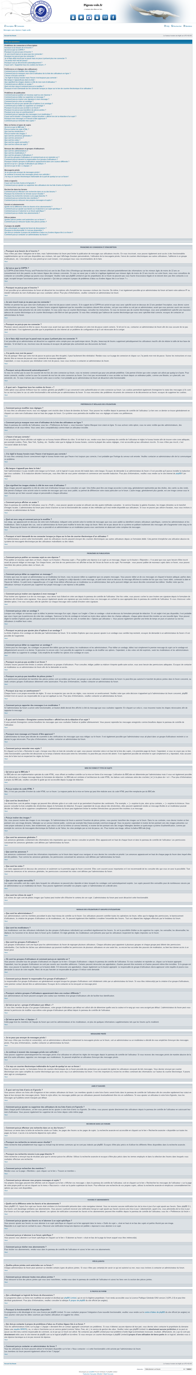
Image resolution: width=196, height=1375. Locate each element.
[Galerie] (89, 17)
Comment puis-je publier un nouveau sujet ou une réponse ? (28, 95)
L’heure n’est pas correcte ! (14, 76)
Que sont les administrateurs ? (16, 151)
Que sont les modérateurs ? (15, 153)
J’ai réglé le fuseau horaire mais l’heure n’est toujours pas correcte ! (30, 78)
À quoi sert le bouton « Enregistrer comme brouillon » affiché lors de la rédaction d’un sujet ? (40, 116)
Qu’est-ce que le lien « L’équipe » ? (18, 166)
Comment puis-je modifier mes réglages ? (20, 71)
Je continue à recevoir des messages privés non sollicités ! (27, 174)
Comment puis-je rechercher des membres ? (21, 198)
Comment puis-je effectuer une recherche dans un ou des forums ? (30, 192)
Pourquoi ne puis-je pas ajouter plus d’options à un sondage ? (28, 104)
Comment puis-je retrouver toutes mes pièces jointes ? (25, 222)
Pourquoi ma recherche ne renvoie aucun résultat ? (24, 194)
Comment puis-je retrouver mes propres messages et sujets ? (28, 200)
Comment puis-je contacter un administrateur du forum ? (26, 235)
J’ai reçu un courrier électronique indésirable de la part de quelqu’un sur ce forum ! (36, 177)
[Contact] (105, 17)
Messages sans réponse (12, 30)
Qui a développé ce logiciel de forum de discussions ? (25, 228)
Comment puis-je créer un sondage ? (18, 101)
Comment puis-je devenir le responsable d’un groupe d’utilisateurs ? (31, 159)
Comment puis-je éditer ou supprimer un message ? (24, 97)
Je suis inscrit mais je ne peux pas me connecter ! (23, 54)
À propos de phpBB (77, 1300)
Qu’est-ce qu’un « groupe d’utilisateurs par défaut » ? (25, 164)
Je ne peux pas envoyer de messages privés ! (22, 172)
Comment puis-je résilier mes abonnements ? (22, 213)
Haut (6, 261)
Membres (188, 26)
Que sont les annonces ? (14, 138)
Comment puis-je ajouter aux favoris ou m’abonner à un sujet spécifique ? (33, 209)
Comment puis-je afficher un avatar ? (18, 84)
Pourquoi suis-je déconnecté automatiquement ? (23, 63)
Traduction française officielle (92, 1374)
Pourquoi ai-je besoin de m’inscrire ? (18, 48)
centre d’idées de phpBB (154, 1312)
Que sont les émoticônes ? (14, 131)
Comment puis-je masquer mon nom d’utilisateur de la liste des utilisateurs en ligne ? (37, 73)
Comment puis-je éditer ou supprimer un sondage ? (24, 106)
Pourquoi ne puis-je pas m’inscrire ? (18, 52)
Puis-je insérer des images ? (15, 134)
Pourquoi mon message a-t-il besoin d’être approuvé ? (25, 119)
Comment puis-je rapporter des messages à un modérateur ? (28, 114)
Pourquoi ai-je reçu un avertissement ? (19, 112)
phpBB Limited (70, 1298)
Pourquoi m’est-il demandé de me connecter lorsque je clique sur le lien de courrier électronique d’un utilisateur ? (48, 89)
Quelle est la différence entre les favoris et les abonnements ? (28, 207)
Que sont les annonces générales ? (18, 136)
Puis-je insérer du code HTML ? (16, 129)
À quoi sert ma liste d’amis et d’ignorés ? (20, 183)
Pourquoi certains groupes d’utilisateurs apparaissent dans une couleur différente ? (36, 162)
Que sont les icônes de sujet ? (16, 144)
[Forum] (73, 17)
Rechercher (177, 26)
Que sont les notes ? (12, 140)
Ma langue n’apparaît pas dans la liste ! (19, 80)
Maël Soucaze (108, 1374)
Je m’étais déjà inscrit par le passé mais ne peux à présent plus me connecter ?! (35, 58)
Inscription (10, 26)
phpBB (178, 473)
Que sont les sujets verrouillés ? (16, 142)
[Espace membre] (97, 17)
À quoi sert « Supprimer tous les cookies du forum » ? (25, 65)
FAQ (167, 26)
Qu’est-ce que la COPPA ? (14, 50)
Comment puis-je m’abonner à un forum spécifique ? (24, 211)
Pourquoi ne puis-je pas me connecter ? (20, 56)
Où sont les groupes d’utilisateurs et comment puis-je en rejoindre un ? (31, 157)
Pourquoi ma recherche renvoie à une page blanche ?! (25, 196)
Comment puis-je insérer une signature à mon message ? (26, 99)
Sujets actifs (26, 30)
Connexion (20, 26)
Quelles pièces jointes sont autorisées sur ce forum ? (24, 220)
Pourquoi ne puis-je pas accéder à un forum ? (22, 108)
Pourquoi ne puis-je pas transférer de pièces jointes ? (25, 110)
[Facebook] (113, 17)
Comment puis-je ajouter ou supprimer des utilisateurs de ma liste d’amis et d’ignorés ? (38, 185)
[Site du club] (81, 17)
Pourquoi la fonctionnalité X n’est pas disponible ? (23, 230)
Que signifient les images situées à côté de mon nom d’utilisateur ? (30, 82)
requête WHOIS (20, 1329)
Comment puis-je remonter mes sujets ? (19, 121)
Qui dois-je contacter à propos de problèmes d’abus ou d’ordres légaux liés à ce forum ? (38, 232)
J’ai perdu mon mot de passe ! (16, 61)
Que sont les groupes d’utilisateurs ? (18, 155)
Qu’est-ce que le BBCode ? (15, 127)
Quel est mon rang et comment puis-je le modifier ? (24, 86)
